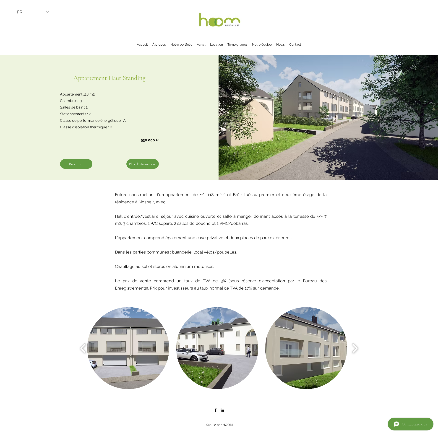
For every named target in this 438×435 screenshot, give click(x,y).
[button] (128, 348)
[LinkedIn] (222, 410)
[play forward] (355, 348)
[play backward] (83, 348)
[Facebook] (215, 410)
